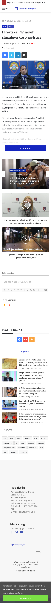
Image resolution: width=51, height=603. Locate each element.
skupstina (21, 447)
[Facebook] (5, 55)
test (41, 447)
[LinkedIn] (18, 55)
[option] (25, 174)
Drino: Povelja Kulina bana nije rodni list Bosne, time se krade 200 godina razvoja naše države (33, 362)
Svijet (28, 20)
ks (16, 443)
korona (43, 438)
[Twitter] (11, 55)
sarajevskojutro (9, 447)
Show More (25, 148)
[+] (37, 290)
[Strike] (14, 290)
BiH (5, 438)
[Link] (30, 290)
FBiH (18, 438)
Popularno (25, 351)
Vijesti (20, 20)
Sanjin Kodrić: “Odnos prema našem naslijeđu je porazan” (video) (24, 182)
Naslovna (9, 20)
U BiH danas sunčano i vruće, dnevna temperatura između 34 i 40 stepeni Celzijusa (33, 390)
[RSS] (32, 339)
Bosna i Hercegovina (17, 171)
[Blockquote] (24, 290)
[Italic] (8, 290)
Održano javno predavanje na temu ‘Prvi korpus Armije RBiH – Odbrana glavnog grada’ (33, 416)
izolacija (27, 438)
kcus (35, 438)
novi (22, 443)
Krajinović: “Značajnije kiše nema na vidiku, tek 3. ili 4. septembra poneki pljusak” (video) (31, 376)
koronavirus (8, 443)
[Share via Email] (24, 55)
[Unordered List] (21, 290)
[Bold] (4, 290)
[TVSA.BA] (25, 8)
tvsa (5, 452)
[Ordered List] (17, 290)
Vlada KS (13, 452)
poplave (31, 443)
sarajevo (41, 443)
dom (11, 438)
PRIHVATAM (25, 598)
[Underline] (11, 290)
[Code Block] (27, 290)
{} (34, 290)
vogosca (24, 452)
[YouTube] (25, 339)
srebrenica (32, 447)
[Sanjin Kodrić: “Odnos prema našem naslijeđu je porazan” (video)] (9, 405)
